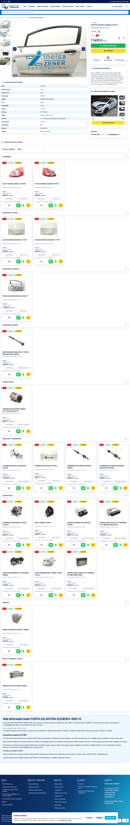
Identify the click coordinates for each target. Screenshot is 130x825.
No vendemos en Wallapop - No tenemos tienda (11, 795)
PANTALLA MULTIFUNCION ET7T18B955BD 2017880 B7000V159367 (80, 574)
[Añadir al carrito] (28, 205)
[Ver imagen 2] (122, 103)
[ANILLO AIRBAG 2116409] (49, 511)
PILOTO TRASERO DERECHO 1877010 (14, 184)
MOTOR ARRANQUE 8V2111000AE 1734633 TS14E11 (48, 574)
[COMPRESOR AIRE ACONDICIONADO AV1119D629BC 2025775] (16, 397)
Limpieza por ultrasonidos (9, 787)
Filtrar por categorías (8, 149)
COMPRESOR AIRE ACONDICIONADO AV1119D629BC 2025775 (14, 410)
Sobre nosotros (80, 6)
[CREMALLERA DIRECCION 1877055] (49, 454)
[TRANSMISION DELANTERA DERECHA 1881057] (81, 454)
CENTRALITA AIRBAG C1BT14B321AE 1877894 (78, 524)
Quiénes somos (59, 787)
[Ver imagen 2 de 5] (5, 33)
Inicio (24, 6)
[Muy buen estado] (99, 31)
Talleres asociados (67, 6)
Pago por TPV (58, 796)
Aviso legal (58, 805)
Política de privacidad (61, 802)
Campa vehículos (55, 6)
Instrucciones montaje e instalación (12, 799)
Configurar (99, 818)
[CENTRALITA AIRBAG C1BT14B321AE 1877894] (81, 511)
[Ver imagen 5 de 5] (5, 61)
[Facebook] (2, 1)
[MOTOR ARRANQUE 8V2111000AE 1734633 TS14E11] (49, 561)
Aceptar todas (110, 818)
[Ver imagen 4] (122, 114)
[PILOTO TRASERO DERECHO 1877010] (16, 172)
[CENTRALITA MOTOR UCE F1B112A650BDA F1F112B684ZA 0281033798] (114, 511)
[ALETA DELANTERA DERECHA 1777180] (16, 228)
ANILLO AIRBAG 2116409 (42, 522)
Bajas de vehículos (34, 784)
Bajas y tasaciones (42, 6)
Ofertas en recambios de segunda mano (87, 787)
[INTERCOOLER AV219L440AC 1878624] (16, 674)
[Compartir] (119, 38)
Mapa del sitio (58, 784)
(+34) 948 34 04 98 (109, 792)
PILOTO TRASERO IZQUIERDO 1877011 (47, 184)
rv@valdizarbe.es (109, 796)
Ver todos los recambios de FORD (13, 751)
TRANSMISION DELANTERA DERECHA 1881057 (79, 467)
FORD (122, 118)
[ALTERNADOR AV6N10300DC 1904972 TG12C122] (16, 511)
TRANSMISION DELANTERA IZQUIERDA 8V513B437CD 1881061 (112, 467)
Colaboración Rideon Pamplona (37, 793)
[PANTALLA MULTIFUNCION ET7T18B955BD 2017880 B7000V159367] (81, 561)
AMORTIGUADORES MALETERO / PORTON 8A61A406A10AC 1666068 (15, 353)
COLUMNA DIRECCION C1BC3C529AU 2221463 (14, 467)
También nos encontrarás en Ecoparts (10, 790)
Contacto (89, 6)
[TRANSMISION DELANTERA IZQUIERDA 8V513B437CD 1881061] (114, 454)
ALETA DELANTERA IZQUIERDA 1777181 (47, 240)
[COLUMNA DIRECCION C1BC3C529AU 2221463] (16, 454)
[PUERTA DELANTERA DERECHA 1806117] (16, 284)
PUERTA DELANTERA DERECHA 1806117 (15, 296)
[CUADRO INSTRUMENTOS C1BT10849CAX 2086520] (16, 561)
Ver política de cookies (65, 820)
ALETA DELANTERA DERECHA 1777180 (14, 240)
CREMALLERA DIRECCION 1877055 (46, 466)
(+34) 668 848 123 (109, 794)
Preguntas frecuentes (61, 793)
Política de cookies (60, 808)
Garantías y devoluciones (35, 790)
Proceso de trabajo (60, 799)
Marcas (4, 802)
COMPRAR (109, 51)
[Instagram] (4, 1)
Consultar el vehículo (108, 122)
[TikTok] (7, 1)
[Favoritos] (123, 38)
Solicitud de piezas (7, 784)
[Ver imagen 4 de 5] (5, 52)
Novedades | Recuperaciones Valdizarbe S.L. (86, 792)
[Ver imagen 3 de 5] (5, 43)
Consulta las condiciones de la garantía (55, 118)
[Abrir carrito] (126, 6)
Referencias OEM (7, 805)
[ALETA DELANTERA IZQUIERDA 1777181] (49, 228)
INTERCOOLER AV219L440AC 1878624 (14, 686)
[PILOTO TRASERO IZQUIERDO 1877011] (49, 172)
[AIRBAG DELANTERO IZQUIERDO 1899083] (16, 618)
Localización (58, 790)
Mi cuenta (81, 784)
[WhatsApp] (18, 205)
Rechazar (89, 818)
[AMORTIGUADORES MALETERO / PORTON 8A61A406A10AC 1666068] (16, 341)
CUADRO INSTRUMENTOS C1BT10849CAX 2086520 (15, 574)
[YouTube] (9, 1)
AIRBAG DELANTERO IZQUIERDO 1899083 (15, 630)
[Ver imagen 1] (122, 97)
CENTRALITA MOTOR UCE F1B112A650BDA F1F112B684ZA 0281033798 (113, 524)
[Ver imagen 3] (122, 108)
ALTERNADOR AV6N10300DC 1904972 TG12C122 (14, 524)
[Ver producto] (9, 205)
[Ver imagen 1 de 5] (5, 24)
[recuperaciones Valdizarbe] (10, 6)
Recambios (32, 6)
